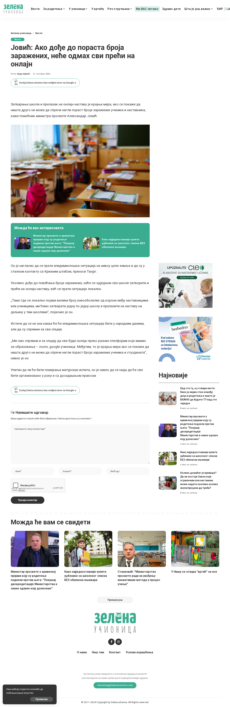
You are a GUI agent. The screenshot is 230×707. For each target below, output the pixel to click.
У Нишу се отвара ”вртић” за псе (194, 571)
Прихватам (42, 699)
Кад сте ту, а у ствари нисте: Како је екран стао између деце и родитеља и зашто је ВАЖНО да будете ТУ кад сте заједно (198, 396)
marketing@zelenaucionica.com (115, 685)
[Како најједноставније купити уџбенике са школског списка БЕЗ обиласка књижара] (114, 243)
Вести (17, 39)
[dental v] (186, 339)
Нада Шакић (23, 74)
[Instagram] (118, 642)
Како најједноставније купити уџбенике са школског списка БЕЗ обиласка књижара (198, 456)
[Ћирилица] (220, 9)
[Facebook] (111, 642)
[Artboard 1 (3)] (186, 285)
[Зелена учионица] (13, 9)
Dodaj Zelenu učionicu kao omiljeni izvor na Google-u (47, 82)
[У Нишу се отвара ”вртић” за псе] (195, 549)
